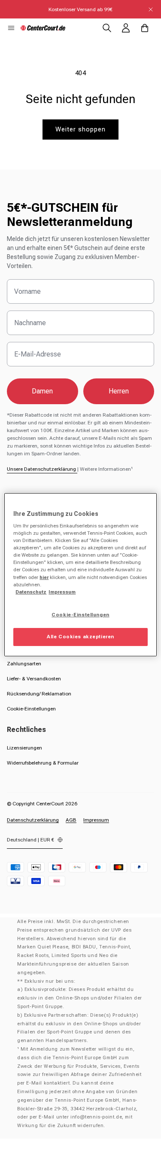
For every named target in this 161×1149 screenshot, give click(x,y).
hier (44, 577)
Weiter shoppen (80, 129)
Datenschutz (30, 592)
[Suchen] (106, 27)
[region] (80, 574)
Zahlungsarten (24, 664)
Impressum (96, 820)
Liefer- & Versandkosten (34, 679)
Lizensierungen (24, 748)
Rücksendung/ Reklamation (39, 694)
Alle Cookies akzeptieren (80, 637)
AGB (71, 820)
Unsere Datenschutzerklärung (42, 469)
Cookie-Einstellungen (31, 709)
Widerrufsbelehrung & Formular (43, 763)
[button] (11, 27)
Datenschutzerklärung (33, 820)
